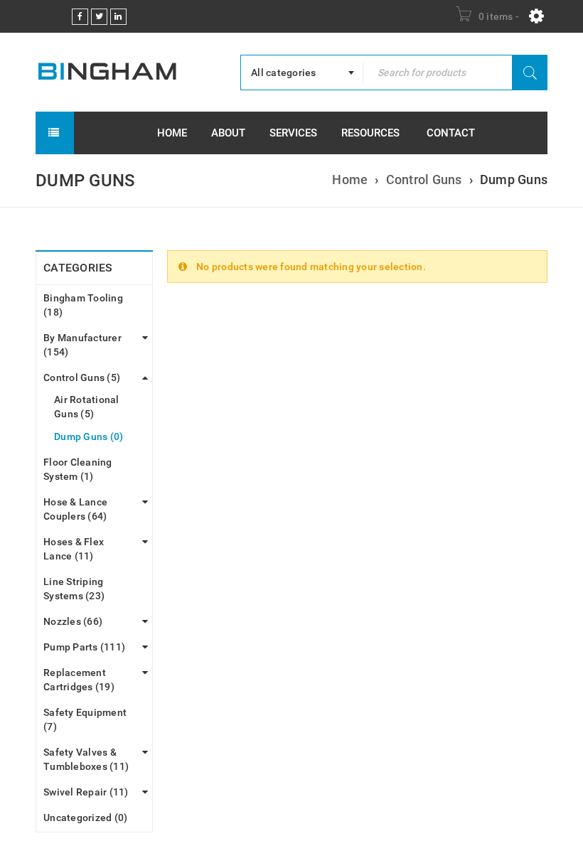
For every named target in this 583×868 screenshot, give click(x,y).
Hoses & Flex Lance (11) (73, 549)
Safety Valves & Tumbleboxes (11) (86, 759)
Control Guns (424, 179)
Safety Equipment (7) (85, 719)
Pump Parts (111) (84, 647)
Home (350, 179)
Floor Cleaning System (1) (77, 469)
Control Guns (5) (81, 377)
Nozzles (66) (72, 621)
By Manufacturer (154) (82, 345)
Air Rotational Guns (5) (86, 406)
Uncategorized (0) (85, 817)
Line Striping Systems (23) (74, 588)
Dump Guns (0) (88, 436)
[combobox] (301, 72)
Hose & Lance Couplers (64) (75, 509)
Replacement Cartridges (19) (78, 679)
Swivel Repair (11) (86, 792)
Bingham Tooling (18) (83, 305)
